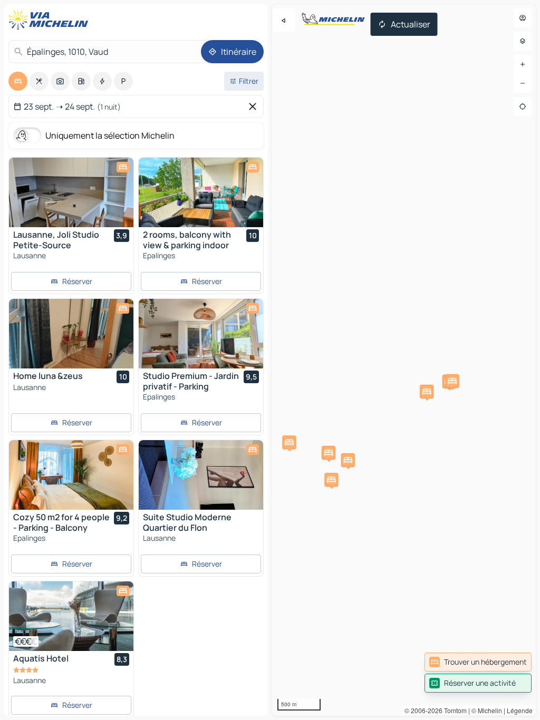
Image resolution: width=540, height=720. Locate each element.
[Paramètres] (523, 41)
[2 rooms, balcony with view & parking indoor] (201, 192)
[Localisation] (523, 106)
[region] (404, 360)
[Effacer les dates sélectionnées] (254, 106)
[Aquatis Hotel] (71, 616)
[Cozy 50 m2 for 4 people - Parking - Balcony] (71, 475)
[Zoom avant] (523, 64)
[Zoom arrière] (523, 83)
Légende (520, 710)
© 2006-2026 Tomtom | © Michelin (453, 710)
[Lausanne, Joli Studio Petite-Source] (71, 192)
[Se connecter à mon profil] (523, 17)
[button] (328, 453)
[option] (17, 81)
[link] (478, 662)
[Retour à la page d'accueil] (50, 20)
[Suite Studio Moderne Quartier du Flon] (201, 475)
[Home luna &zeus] (71, 333)
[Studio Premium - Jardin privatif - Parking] (201, 333)
